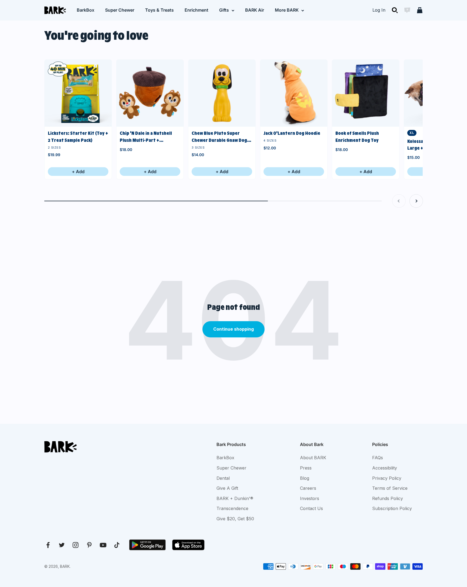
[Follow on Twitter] (61, 545)
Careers (308, 488)
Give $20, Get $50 (235, 518)
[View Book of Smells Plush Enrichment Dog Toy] (365, 93)
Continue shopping (233, 329)
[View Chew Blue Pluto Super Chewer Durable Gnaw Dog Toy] (221, 93)
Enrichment (196, 10)
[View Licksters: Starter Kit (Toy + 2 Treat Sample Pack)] (78, 93)
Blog (304, 478)
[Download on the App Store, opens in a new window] (188, 544)
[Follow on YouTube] (103, 545)
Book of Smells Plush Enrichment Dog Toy (357, 136)
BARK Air (254, 10)
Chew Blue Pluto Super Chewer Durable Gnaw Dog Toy (219, 137)
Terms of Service (390, 488)
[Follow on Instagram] (75, 545)
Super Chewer (119, 10)
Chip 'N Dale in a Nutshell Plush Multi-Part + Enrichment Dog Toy (146, 137)
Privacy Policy (386, 478)
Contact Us (311, 508)
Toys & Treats (159, 10)
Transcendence (232, 508)
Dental (223, 478)
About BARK (313, 457)
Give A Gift (227, 488)
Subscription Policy (392, 508)
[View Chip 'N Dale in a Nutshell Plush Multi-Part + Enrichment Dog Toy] (150, 93)
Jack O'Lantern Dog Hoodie (291, 133)
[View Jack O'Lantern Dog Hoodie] (293, 93)
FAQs (377, 457)
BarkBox (85, 10)
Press (306, 468)
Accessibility (384, 468)
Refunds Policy (387, 498)
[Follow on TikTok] (117, 545)
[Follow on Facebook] (48, 545)
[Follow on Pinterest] (89, 545)
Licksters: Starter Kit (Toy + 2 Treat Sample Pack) (78, 136)
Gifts (224, 10)
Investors (309, 498)
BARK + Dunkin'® (234, 498)
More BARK (287, 10)
